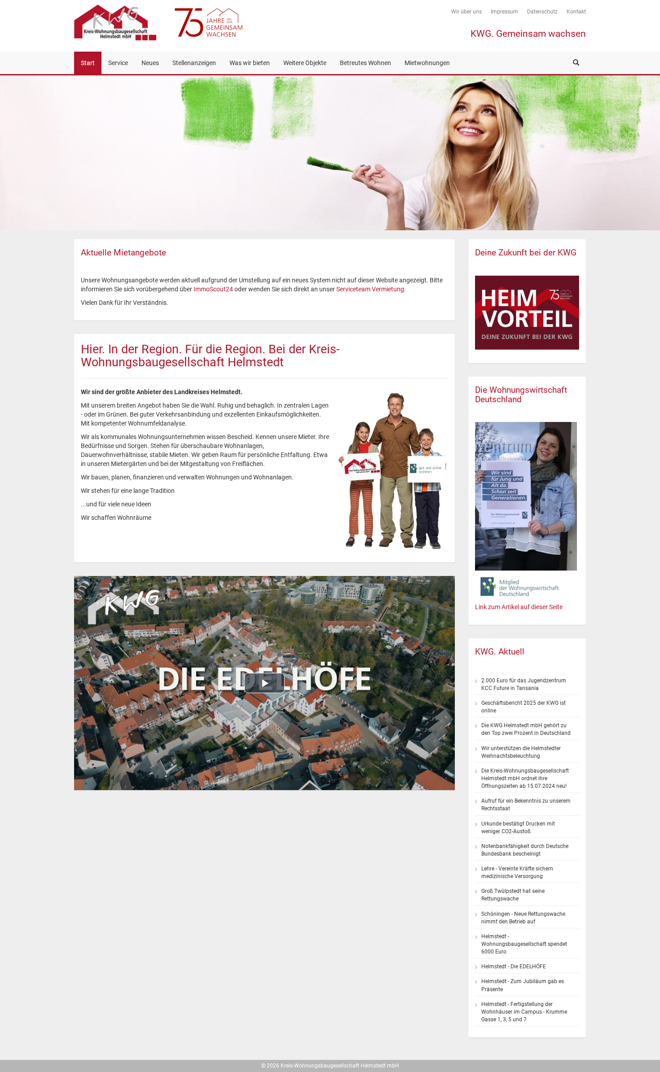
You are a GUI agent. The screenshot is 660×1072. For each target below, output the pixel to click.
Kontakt (576, 12)
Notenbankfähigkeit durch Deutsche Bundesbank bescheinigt (524, 850)
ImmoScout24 (213, 289)
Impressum (504, 12)
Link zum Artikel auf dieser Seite (519, 607)
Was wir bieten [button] (249, 62)
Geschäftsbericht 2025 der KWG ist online (523, 707)
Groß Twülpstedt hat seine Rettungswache (513, 895)
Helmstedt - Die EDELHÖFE (513, 966)
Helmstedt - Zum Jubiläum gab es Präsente (522, 985)
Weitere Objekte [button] (304, 62)
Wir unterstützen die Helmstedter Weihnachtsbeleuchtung (521, 752)
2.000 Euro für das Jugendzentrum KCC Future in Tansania (523, 684)
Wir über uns (466, 12)
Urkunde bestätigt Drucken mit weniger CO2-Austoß (518, 828)
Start (88, 62)
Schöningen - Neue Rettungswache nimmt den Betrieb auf (523, 918)
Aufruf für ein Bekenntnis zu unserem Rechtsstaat (526, 805)
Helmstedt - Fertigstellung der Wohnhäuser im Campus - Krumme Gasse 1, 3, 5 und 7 (524, 1012)
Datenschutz (542, 12)
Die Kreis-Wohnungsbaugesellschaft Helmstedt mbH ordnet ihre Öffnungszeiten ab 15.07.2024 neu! (525, 778)
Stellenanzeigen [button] (194, 62)
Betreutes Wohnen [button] (365, 62)
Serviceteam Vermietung (370, 289)
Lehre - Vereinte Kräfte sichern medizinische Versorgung (517, 872)
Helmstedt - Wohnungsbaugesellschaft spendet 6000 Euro (524, 944)
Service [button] (118, 62)
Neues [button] (150, 62)
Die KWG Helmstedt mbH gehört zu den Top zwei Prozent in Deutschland (526, 729)
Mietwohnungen (427, 62)
